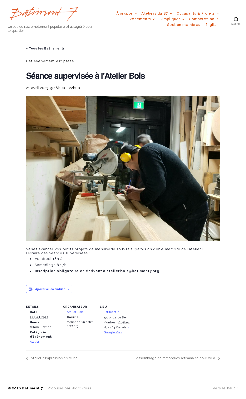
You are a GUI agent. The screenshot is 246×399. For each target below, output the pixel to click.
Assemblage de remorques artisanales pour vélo (176, 358)
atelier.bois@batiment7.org (132, 271)
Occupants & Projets (196, 13)
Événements (139, 19)
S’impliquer (170, 19)
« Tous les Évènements (45, 48)
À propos (124, 13)
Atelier (34, 341)
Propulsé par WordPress (69, 388)
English (212, 25)
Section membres (183, 25)
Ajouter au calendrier (50, 289)
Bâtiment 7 (111, 311)
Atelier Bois (75, 311)
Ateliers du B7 (154, 13)
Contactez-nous (204, 19)
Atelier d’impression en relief (53, 358)
